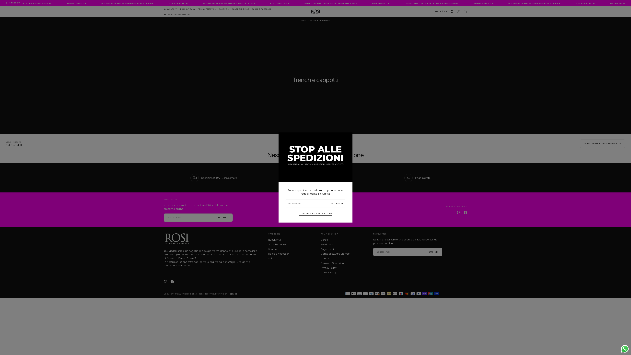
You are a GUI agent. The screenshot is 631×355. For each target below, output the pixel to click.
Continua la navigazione (315, 213)
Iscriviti (337, 203)
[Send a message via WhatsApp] (624, 348)
